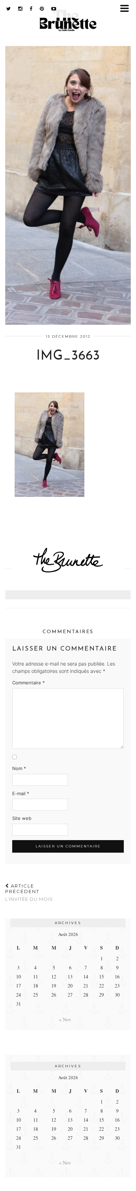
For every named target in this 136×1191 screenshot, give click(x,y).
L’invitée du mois (29, 892)
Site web (21, 818)
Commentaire (28, 682)
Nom (19, 768)
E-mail (20, 793)
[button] (127, 9)
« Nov (65, 1019)
